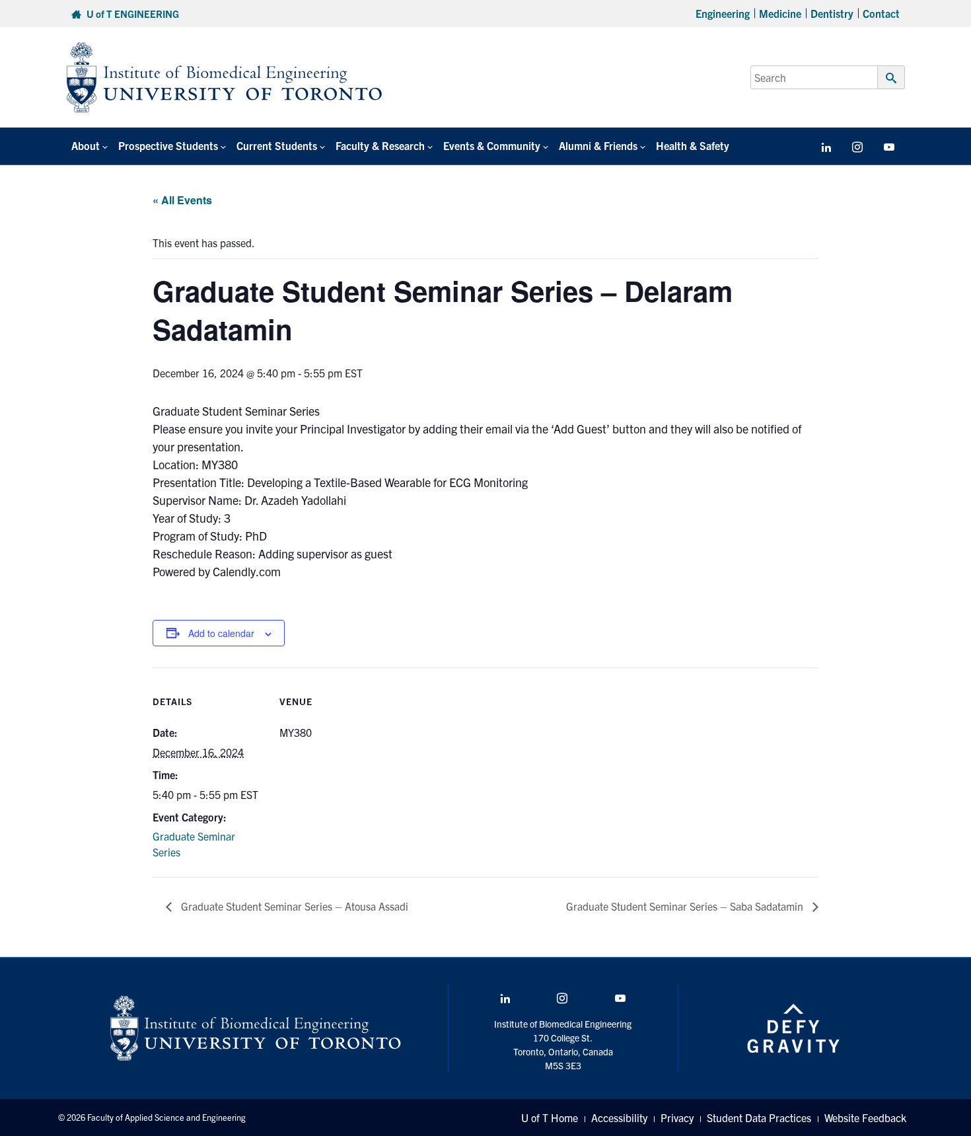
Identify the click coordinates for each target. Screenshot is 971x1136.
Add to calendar (221, 633)
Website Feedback (865, 1117)
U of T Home (549, 1117)
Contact (881, 13)
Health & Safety (692, 145)
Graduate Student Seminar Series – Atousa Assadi (293, 906)
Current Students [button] (276, 145)
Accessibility (619, 1117)
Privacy (677, 1117)
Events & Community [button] (491, 145)
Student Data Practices (759, 1117)
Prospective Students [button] (168, 145)
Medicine (780, 13)
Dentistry (831, 13)
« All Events (182, 200)
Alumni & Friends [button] (598, 145)
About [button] (85, 145)
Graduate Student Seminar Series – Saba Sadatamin (686, 906)
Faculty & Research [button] (380, 145)
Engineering (723, 13)
